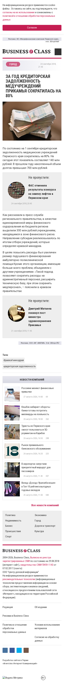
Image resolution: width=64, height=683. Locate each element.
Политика (10, 515)
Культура (39, 531)
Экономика (40, 515)
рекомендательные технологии (19, 579)
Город (38, 520)
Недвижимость (13, 520)
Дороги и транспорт (45, 525)
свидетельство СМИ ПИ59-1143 (36, 564)
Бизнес (9, 525)
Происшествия (13, 531)
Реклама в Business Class (16, 615)
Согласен (32, 27)
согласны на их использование (19, 12)
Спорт (8, 536)
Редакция (8, 607)
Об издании (41, 607)
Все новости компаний (45, 505)
